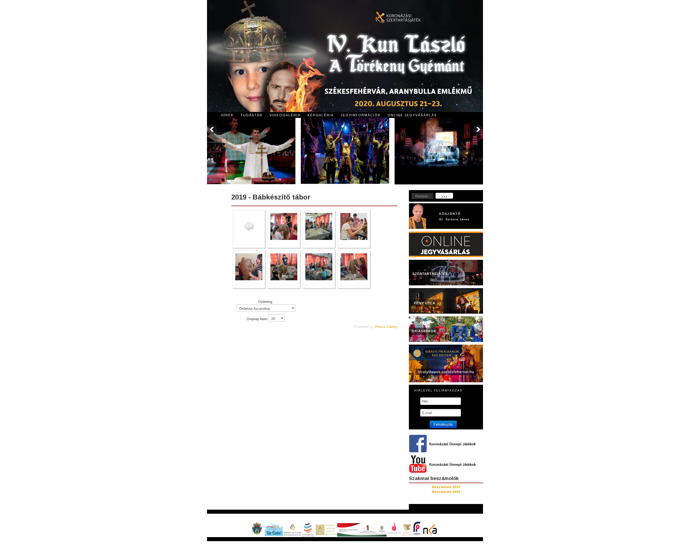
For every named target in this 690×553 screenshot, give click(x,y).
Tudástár (252, 115)
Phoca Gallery (386, 327)
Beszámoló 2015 (446, 487)
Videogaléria (285, 115)
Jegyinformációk (361, 115)
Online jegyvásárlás (412, 115)
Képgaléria (321, 115)
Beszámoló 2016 (446, 492)
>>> (444, 196)
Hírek (227, 115)
